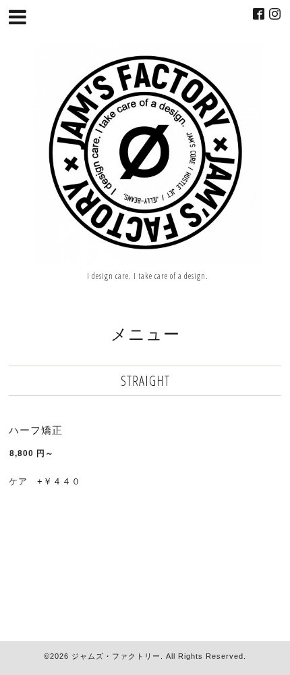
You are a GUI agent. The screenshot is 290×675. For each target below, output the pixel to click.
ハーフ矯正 (36, 430)
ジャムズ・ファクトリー (116, 656)
